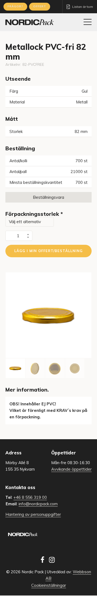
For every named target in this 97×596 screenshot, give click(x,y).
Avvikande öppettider (71, 469)
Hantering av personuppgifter (33, 514)
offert (39, 6)
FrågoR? (15, 6)
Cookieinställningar (48, 585)
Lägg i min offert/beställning (48, 251)
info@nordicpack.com (38, 503)
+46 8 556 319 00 (30, 497)
